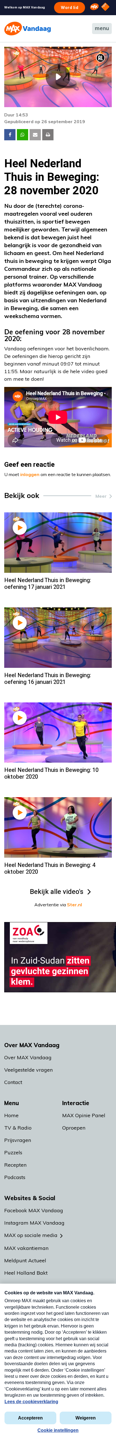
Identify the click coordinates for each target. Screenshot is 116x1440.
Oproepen (73, 1127)
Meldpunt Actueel (25, 1260)
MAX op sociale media (30, 1235)
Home (11, 1115)
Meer (101, 496)
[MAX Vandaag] (27, 28)
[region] (58, 77)
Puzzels (13, 1152)
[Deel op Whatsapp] (22, 134)
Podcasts (14, 1177)
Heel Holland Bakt (26, 1273)
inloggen (29, 474)
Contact (13, 1082)
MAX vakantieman (26, 1248)
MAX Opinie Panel (83, 1115)
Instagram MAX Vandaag (34, 1223)
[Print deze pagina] (47, 134)
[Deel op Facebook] (9, 134)
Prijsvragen (17, 1140)
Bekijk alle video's (56, 892)
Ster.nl (74, 904)
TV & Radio (18, 1127)
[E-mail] (35, 134)
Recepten (15, 1165)
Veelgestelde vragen (28, 1070)
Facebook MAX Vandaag (33, 1210)
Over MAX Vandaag (28, 1057)
